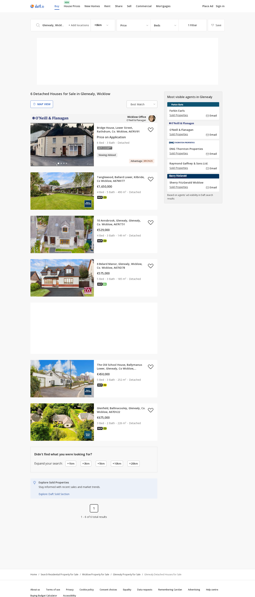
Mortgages (163, 6)
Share (118, 6)
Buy (57, 6)
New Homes (92, 6)
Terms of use (53, 589)
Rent (107, 6)
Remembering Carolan (170, 589)
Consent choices (108, 589)
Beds (157, 25)
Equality (127, 589)
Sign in (220, 6)
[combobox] (72, 25)
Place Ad (207, 6)
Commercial (144, 6)
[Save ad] (150, 129)
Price (123, 25)
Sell (129, 6)
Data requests (144, 589)
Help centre (212, 589)
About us (35, 589)
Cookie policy (87, 589)
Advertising (194, 589)
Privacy (70, 589)
